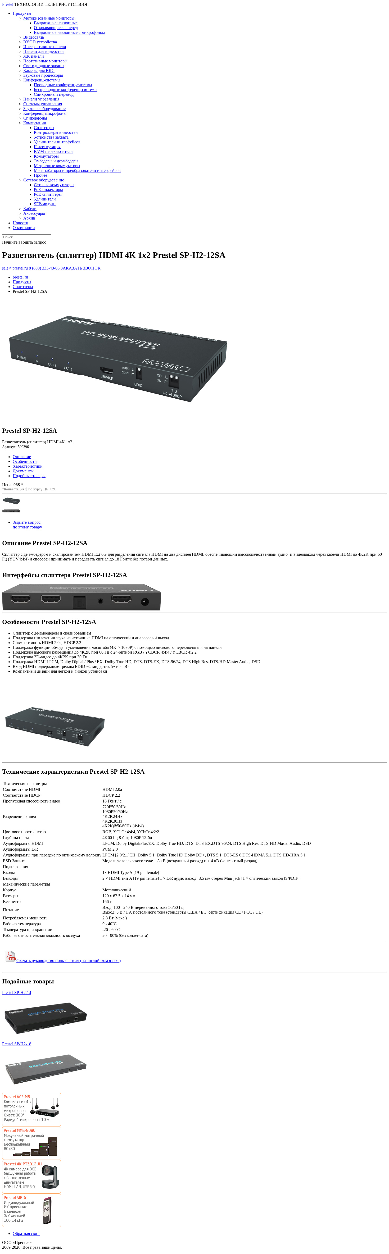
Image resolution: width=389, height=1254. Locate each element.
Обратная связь (26, 1233)
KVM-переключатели (53, 151)
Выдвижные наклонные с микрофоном (69, 32)
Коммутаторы (46, 156)
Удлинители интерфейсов (57, 142)
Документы (23, 471)
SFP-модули (45, 204)
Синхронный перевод (54, 94)
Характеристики (28, 466)
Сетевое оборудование (43, 180)
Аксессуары (34, 213)
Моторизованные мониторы (48, 18)
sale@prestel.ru (15, 268)
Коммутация (34, 123)
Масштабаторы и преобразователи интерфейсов (77, 170)
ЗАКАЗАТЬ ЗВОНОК (81, 268)
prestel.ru (20, 277)
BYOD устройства (40, 42)
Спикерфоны (35, 118)
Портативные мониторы (45, 61)
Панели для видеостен (43, 51)
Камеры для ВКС (39, 70)
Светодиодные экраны (43, 65)
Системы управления (42, 104)
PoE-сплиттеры (48, 194)
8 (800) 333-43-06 (44, 268)
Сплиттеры (44, 127)
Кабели (30, 208)
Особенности (25, 461)
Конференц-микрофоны (44, 113)
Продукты (22, 13)
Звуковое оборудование (44, 108)
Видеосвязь (33, 37)
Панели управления (41, 99)
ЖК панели (33, 56)
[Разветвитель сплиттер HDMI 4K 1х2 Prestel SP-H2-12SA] (118, 420)
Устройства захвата (51, 137)
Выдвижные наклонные (56, 23)
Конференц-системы (41, 80)
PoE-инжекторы (48, 189)
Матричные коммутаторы (57, 165)
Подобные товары (29, 475)
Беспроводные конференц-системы (65, 89)
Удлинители (45, 199)
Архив (29, 218)
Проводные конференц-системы (63, 85)
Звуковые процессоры (43, 75)
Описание (22, 456)
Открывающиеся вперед (56, 27)
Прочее (40, 175)
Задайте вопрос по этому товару (27, 524)
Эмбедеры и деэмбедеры (56, 161)
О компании (24, 227)
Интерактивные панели (44, 46)
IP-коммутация (47, 146)
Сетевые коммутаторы (54, 185)
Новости (20, 223)
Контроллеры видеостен (56, 132)
